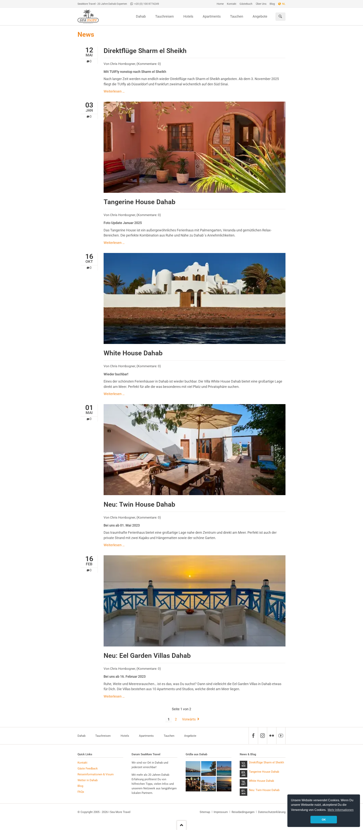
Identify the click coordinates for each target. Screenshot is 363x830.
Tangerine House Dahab (139, 202)
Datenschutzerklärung (271, 812)
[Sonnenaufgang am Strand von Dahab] (224, 784)
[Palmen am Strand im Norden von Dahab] (208, 768)
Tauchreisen (103, 735)
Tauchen (169, 735)
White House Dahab (133, 353)
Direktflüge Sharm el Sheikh (145, 51)
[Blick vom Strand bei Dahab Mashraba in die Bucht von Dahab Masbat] (193, 768)
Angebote (190, 735)
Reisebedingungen (243, 812)
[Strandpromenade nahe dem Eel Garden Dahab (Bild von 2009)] (208, 784)
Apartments (146, 735)
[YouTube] (280, 735)
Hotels (125, 735)
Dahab (81, 735)
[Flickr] (271, 735)
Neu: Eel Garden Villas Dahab (147, 656)
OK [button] (324, 819)
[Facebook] (253, 735)
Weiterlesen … (114, 91)
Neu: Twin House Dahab (139, 504)
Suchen (280, 16)
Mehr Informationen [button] (341, 809)
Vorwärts (189, 719)
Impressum (221, 812)
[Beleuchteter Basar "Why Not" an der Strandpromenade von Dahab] (193, 784)
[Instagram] (262, 735)
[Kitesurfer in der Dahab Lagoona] (224, 768)
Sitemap (205, 812)
